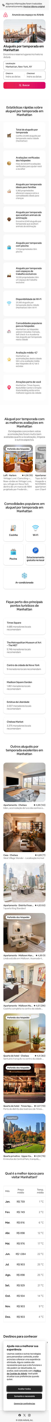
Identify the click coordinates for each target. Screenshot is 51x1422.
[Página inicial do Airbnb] (5, 14)
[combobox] (24, 66)
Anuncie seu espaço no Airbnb (28, 14)
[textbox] (14, 76)
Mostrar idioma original (34, 6)
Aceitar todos (24, 1389)
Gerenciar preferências (24, 1403)
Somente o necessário (24, 1396)
